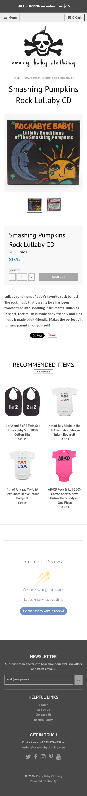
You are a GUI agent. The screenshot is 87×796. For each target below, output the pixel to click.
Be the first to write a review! (43, 611)
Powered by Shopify (43, 781)
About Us (43, 710)
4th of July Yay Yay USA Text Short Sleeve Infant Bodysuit (22, 494)
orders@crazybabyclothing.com (43, 747)
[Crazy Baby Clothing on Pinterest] (51, 757)
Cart (77, 17)
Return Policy (43, 720)
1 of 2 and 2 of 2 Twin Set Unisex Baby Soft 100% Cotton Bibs (22, 430)
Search (43, 705)
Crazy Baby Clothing (49, 776)
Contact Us (43, 715)
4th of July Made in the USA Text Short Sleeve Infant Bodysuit (65, 430)
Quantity (14, 270)
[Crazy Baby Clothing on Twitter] (28, 757)
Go (78, 679)
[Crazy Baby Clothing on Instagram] (43, 757)
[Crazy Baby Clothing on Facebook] (35, 757)
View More (43, 371)
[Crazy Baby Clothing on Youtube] (58, 757)
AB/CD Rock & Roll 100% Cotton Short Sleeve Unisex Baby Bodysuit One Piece (65, 496)
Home (16, 78)
